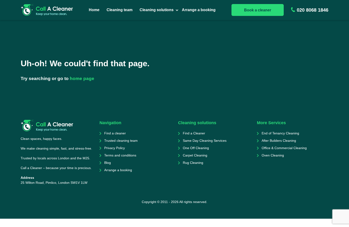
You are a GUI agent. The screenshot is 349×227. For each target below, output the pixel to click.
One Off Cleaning (196, 148)
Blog (107, 163)
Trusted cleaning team (121, 140)
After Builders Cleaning (279, 140)
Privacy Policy (114, 148)
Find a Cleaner (194, 133)
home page (82, 78)
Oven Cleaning (273, 155)
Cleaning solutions (157, 10)
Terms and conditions (120, 155)
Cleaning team (119, 10)
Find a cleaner (115, 133)
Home (94, 10)
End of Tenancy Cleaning (280, 133)
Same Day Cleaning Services (204, 140)
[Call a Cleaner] (47, 10)
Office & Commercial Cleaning (284, 148)
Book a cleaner (257, 10)
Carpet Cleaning (195, 155)
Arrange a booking (199, 10)
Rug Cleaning (193, 163)
